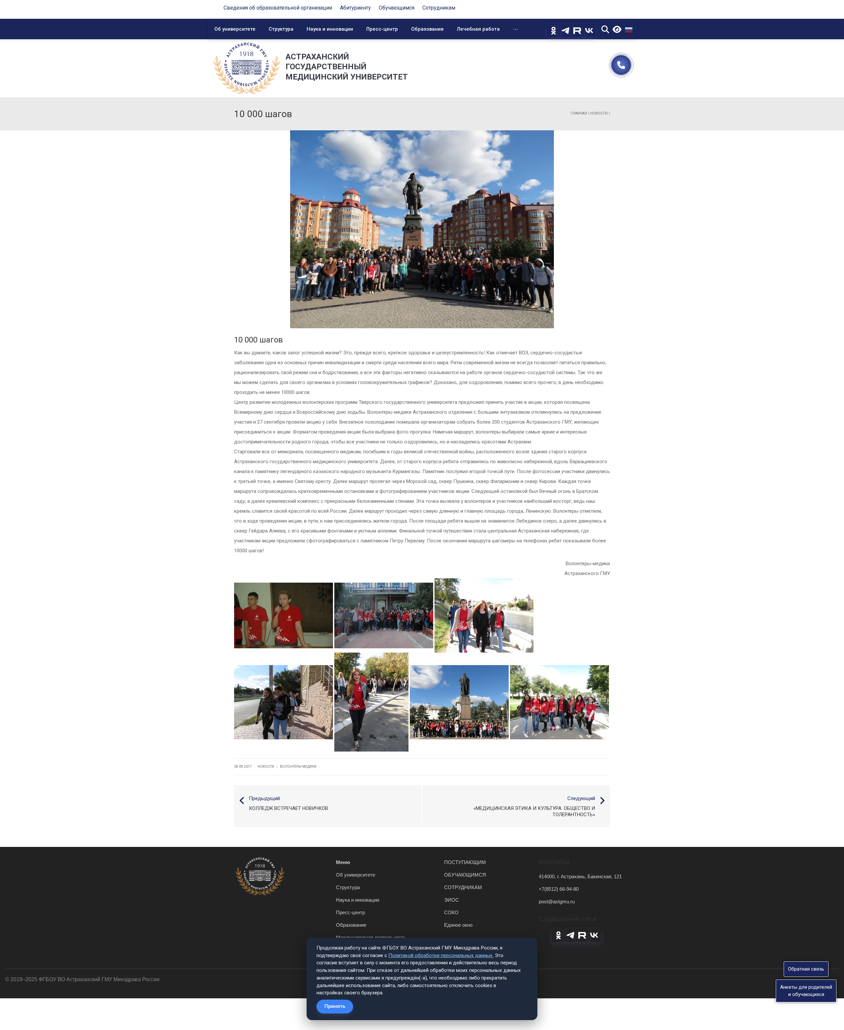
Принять (334, 1006)
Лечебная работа (478, 29)
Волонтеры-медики (298, 766)
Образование (427, 29)
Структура (281, 29)
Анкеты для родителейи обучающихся (806, 990)
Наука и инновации (330, 29)
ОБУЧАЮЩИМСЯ (465, 875)
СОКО (451, 912)
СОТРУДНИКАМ (463, 887)
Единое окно (458, 925)
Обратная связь (806, 969)
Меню (343, 862)
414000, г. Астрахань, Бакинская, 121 (580, 876)
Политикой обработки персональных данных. (441, 955)
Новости (599, 113)
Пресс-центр (382, 29)
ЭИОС (451, 900)
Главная (579, 113)
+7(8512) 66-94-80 (559, 889)
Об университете (235, 29)
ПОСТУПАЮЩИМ (465, 862)
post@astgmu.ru (557, 901)
